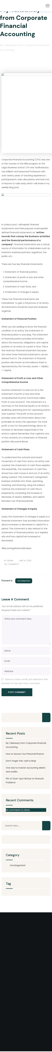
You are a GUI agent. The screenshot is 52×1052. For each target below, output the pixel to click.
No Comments (11, 564)
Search (46, 717)
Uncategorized (23, 581)
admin (10, 560)
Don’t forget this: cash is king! (21, 760)
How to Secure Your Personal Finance (25, 753)
